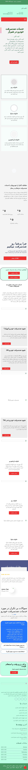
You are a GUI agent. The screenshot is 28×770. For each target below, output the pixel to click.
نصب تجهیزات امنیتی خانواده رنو (20, 720)
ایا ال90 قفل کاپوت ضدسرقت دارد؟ (19, 728)
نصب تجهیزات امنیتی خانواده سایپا (20, 717)
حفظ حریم (12, 767)
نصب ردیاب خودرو (23, 712)
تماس (7, 767)
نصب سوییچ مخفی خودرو (21, 715)
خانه (21, 767)
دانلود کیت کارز (14, 62)
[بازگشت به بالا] (25, 767)
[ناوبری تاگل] (25, 19)
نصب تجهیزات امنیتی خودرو (21, 707)
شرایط (17, 767)
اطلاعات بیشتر (15, 258)
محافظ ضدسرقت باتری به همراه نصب (19, 737)
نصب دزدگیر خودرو (23, 710)
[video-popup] (14, 171)
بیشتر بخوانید (14, 473)
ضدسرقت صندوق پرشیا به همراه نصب (19, 732)
